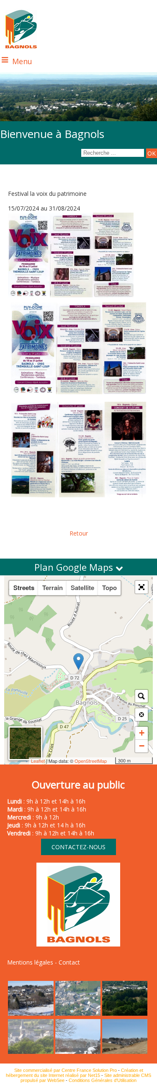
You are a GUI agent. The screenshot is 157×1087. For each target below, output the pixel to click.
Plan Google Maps (75, 567)
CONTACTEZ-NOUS (78, 847)
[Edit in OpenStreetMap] (112, 760)
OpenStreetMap (91, 760)
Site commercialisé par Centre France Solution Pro (65, 1070)
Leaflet (38, 760)
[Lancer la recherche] (151, 153)
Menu (22, 61)
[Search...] (141, 696)
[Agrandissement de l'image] (30, 1013)
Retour (78, 533)
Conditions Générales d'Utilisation (102, 1080)
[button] (141, 587)
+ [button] (141, 733)
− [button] (141, 746)
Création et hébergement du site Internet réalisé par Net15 (74, 1073)
